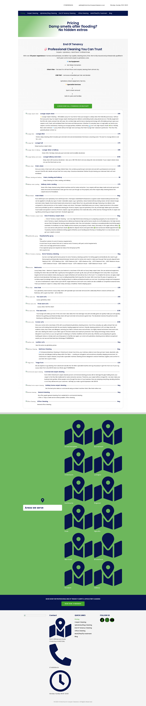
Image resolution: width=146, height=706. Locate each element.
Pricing (77, 619)
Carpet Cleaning (80, 622)
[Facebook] (102, 620)
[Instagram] (107, 620)
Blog (76, 636)
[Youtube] (112, 620)
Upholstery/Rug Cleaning (83, 625)
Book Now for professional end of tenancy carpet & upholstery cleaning (73, 599)
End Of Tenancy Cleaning (83, 628)
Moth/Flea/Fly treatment (83, 634)
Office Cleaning (80, 631)
